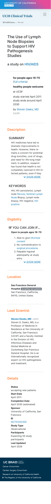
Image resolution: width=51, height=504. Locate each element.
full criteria (20, 81)
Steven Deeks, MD (28, 109)
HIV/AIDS (32, 64)
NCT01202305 (19, 421)
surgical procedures (27, 248)
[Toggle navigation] (45, 14)
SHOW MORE (33, 176)
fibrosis (21, 194)
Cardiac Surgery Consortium (15, 470)
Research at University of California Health (21, 474)
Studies (9, 22)
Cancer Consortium (11, 466)
